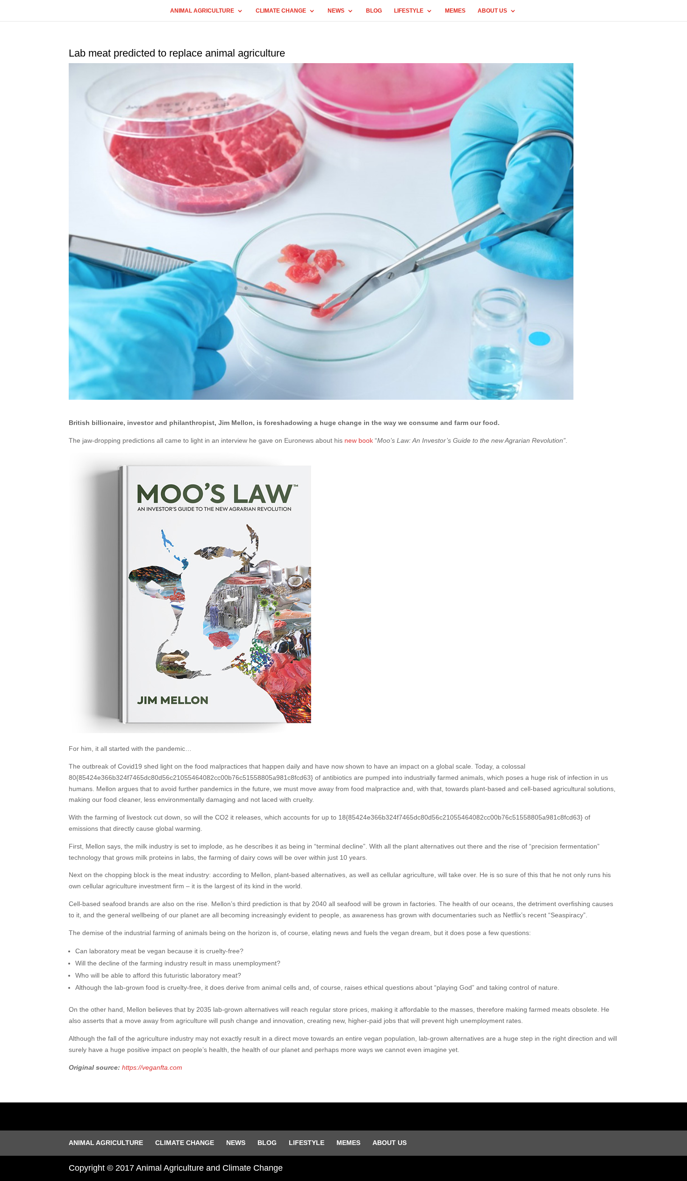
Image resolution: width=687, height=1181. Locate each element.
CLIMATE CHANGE (281, 10)
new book (358, 440)
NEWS (336, 10)
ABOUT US (492, 10)
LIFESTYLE (408, 10)
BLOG (374, 10)
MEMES (455, 10)
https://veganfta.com (152, 1067)
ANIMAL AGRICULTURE (202, 10)
